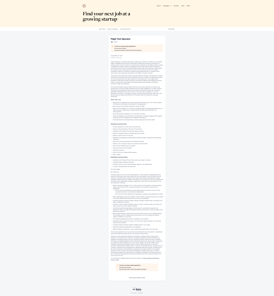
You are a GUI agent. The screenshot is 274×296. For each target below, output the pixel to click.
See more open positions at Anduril (137, 277)
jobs (102, 29)
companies (113, 29)
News (188, 5)
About (159, 5)
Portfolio (176, 5)
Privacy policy (134, 292)
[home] (84, 5)
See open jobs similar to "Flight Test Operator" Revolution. (128, 50)
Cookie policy (140, 292)
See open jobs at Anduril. (120, 48)
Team (182, 5)
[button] (166, 6)
